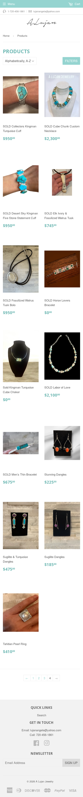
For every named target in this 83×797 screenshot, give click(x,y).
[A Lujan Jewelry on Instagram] (47, 744)
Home (6, 35)
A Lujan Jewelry (44, 781)
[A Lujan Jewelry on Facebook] (36, 744)
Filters (71, 61)
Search (41, 715)
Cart (77, 4)
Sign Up (71, 762)
